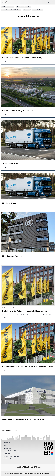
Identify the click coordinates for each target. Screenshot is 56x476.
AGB (5, 445)
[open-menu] (53, 2)
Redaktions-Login (9, 459)
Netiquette (7, 453)
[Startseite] (3, 2)
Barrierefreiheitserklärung (11, 451)
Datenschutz (7, 448)
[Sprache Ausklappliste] (6, 2)
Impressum (7, 442)
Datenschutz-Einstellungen (11, 456)
